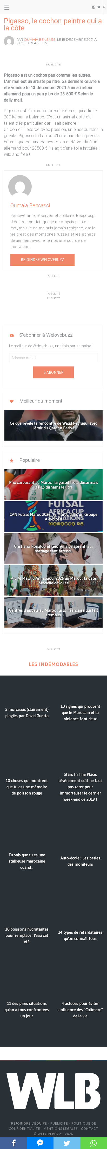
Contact (89, 1129)
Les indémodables (53, 664)
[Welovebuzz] (24, 7)
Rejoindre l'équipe (29, 1123)
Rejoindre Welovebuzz (42, 260)
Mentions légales (61, 1129)
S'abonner (53, 372)
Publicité (59, 1123)
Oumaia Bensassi (40, 39)
